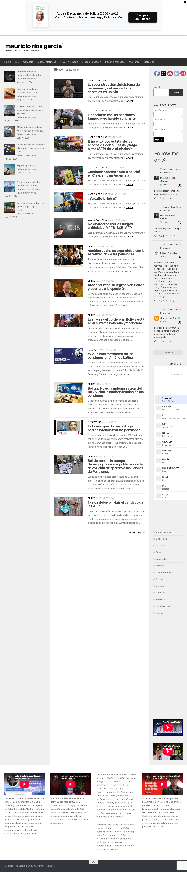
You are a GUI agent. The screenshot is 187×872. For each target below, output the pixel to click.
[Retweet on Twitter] (161, 169)
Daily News (161, 538)
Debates (160, 545)
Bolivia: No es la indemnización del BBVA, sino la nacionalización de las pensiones (116, 392)
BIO (17, 61)
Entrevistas (94, 422)
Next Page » (137, 532)
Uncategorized (163, 606)
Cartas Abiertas (164, 532)
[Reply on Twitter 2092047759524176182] (156, 301)
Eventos (160, 565)
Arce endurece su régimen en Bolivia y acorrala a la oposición (116, 287)
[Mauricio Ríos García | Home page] (36, 46)
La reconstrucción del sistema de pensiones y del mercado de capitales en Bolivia (114, 88)
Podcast (93, 349)
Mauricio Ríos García (167, 179)
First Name (159, 119)
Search (156, 87)
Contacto (28, 61)
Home (7, 61)
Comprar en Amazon (142, 17)
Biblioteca (149, 61)
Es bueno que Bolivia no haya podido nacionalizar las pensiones (114, 428)
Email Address (160, 110)
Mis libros (134, 61)
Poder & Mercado (115, 61)
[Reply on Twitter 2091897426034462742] (156, 199)
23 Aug (167, 222)
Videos (159, 612)
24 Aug (167, 185)
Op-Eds (91, 246)
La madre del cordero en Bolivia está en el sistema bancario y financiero (116, 321)
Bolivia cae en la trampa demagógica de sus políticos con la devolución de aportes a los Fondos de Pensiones (115, 466)
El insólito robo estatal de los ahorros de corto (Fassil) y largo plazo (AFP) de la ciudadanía (112, 145)
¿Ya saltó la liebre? (102, 198)
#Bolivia (158, 262)
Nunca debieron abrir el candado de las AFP (115, 504)
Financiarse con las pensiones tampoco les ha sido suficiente (112, 117)
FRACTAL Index (69, 61)
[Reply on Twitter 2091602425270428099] (156, 236)
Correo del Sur (168, 318)
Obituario (160, 579)
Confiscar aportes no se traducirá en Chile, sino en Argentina (114, 174)
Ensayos (160, 552)
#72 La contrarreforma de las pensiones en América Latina (110, 356)
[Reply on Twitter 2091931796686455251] (156, 342)
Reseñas (160, 599)
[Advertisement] (168, 668)
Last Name (159, 129)
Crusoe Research (91, 61)
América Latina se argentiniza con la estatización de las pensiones (116, 252)
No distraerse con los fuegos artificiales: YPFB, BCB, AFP (110, 226)
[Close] (185, 2)
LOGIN (129, 101)
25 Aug (163, 257)
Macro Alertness (46, 61)
